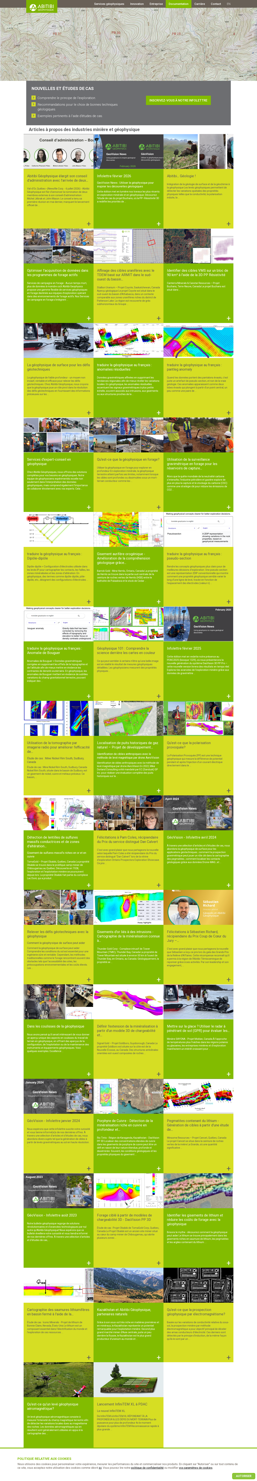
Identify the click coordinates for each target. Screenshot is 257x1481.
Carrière (199, 4)
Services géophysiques (109, 4)
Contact (216, 4)
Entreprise (156, 4)
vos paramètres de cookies (195, 1467)
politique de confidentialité (147, 1467)
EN (228, 4)
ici (100, 1467)
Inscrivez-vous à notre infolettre (178, 100)
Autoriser (243, 1476)
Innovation (137, 4)
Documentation (178, 4)
